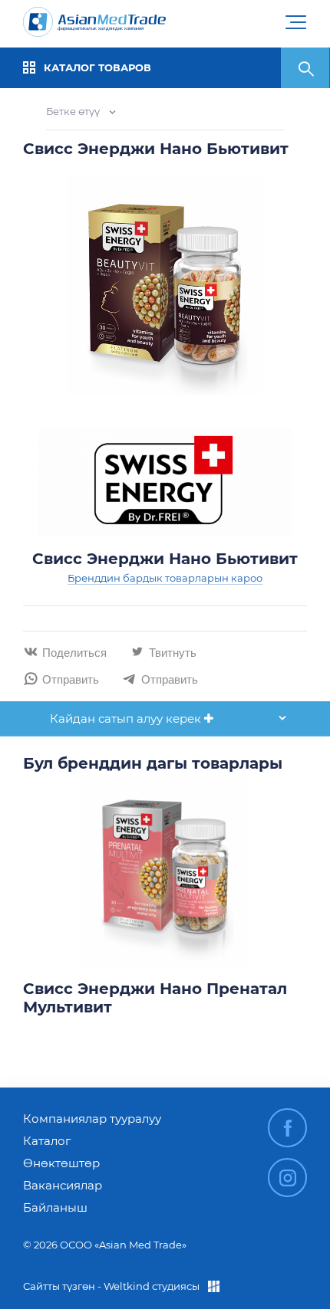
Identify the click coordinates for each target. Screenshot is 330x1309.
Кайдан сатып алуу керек (127, 718)
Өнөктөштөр (61, 1163)
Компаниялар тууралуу (92, 1118)
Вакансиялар (62, 1185)
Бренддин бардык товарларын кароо (165, 578)
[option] (165, 902)
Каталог (47, 1140)
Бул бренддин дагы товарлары (152, 763)
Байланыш (55, 1207)
